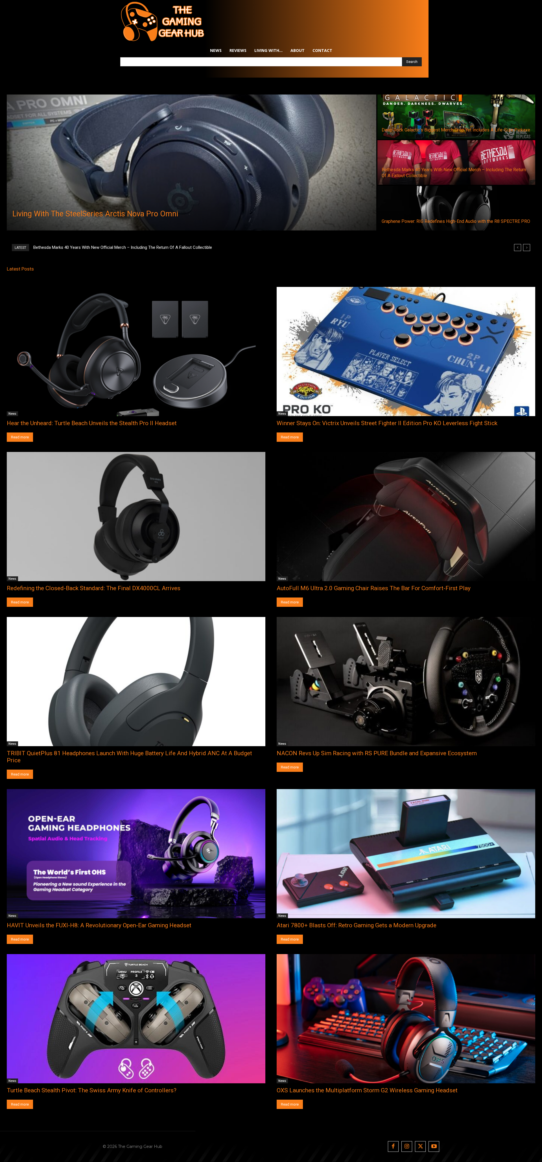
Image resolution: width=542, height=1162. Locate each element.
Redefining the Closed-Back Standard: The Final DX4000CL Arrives (93, 588)
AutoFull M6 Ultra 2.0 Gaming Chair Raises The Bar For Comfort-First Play (374, 588)
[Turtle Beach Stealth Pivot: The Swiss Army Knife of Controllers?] (136, 1018)
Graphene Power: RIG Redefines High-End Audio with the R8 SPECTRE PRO (102, 247)
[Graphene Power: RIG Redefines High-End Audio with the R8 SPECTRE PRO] (456, 208)
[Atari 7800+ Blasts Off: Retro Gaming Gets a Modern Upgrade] (406, 853)
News (12, 414)
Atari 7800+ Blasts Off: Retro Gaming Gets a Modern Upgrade (356, 925)
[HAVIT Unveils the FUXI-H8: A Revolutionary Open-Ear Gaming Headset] (136, 853)
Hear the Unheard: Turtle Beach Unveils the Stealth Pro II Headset (92, 423)
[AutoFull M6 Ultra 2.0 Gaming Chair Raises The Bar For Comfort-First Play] (406, 516)
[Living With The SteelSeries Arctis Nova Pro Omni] (191, 162)
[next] (526, 247)
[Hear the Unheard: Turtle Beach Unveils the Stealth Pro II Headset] (136, 351)
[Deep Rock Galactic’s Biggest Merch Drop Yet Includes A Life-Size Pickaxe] (456, 117)
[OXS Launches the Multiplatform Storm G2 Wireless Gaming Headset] (406, 1018)
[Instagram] (406, 1146)
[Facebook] (393, 1146)
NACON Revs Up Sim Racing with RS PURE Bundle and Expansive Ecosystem (377, 753)
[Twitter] (420, 1146)
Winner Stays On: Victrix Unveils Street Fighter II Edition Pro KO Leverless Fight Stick (387, 423)
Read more (20, 437)
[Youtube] (434, 1146)
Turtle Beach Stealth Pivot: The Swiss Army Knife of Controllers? (91, 1090)
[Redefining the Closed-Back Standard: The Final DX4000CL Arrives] (136, 516)
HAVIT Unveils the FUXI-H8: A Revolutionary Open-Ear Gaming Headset (99, 925)
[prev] (517, 247)
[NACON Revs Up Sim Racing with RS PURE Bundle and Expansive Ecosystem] (406, 681)
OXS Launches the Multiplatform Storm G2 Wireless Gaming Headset (367, 1090)
